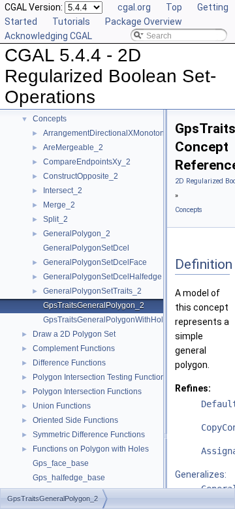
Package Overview (143, 21)
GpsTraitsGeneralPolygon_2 (93, 305)
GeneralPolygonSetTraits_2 (92, 291)
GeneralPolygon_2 (76, 233)
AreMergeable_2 (73, 147)
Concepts (50, 118)
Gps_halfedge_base (69, 477)
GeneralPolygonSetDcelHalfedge (102, 276)
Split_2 (55, 219)
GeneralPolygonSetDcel (86, 248)
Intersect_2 (62, 190)
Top (174, 7)
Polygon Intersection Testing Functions (101, 377)
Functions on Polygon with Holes (91, 449)
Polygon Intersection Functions (87, 391)
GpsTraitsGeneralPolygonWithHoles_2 (112, 319)
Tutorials (71, 21)
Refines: (193, 388)
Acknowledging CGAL (48, 36)
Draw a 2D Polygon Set (74, 334)
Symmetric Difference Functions (89, 434)
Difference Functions (69, 362)
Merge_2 (59, 204)
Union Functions (62, 405)
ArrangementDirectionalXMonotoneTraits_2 (120, 133)
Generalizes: (201, 474)
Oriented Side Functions (75, 420)
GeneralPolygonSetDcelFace (95, 262)
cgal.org (134, 7)
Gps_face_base (61, 463)
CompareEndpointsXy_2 (87, 161)
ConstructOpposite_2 (80, 176)
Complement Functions (74, 348)
